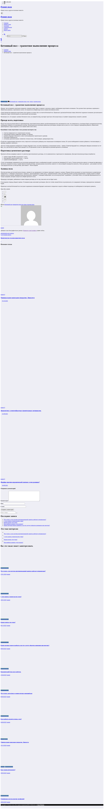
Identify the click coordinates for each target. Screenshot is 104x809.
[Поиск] (4, 34)
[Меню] (2, 13)
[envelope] (5, 197)
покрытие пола (22, 101)
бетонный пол (13, 101)
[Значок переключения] (1, 40)
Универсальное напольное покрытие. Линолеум (18, 298)
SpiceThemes (40, 805)
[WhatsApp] (5, 200)
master (2, 227)
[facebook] (5, 192)
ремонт (6, 28)
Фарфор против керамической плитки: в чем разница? (20, 482)
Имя (2, 503)
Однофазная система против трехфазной (12, 799)
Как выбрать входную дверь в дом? (11, 719)
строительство (8, 27)
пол (28, 101)
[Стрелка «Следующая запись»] (1, 241)
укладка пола (37, 101)
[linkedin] (5, 195)
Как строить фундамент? (8, 770)
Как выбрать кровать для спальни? (13, 524)
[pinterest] (5, 198)
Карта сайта (7, 30)
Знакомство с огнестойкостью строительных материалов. (21, 411)
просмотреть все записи (7, 233)
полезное (6, 26)
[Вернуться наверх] (1, 807)
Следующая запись (6, 234)
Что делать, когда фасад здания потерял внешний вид (16, 693)
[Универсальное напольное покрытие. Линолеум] (41, 292)
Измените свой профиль (30, 230)
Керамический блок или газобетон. (11, 672)
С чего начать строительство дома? (13, 521)
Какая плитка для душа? (10, 522)
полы (31, 101)
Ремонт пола (6, 7)
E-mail (2, 506)
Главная (6, 23)
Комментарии (5, 500)
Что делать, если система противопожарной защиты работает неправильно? (25, 519)
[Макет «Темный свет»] (1, 39)
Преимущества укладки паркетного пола (13, 238)
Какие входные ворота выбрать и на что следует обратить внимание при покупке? (27, 525)
